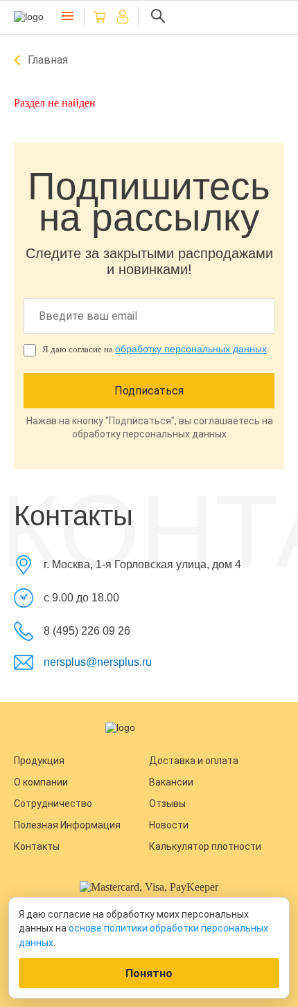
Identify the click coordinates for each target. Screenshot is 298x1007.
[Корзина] (99, 17)
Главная (48, 59)
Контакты (37, 846)
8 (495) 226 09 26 (87, 631)
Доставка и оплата (193, 760)
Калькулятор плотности (205, 846)
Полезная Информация (67, 825)
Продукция (39, 760)
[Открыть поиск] (158, 17)
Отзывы (167, 803)
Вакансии (171, 782)
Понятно (149, 973)
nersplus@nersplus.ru (98, 662)
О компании (41, 782)
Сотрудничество (53, 803)
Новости (169, 825)
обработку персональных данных (191, 348)
